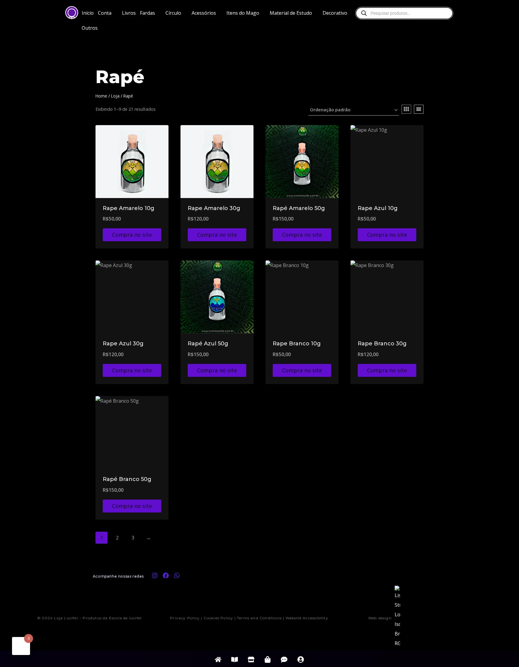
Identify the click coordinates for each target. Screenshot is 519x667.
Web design (380, 618)
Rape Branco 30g (382, 343)
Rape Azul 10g (378, 208)
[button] (108, 13)
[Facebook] (166, 575)
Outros (90, 28)
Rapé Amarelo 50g (299, 208)
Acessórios (204, 13)
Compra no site (132, 234)
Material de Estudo (291, 13)
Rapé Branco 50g (127, 479)
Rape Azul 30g (123, 343)
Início (88, 13)
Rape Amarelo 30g (214, 208)
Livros (129, 13)
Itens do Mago (242, 13)
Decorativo (335, 13)
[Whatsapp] (177, 575)
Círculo (173, 13)
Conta (104, 13)
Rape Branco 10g (297, 343)
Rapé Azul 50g (208, 343)
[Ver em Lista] (418, 109)
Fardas (147, 13)
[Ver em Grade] (406, 109)
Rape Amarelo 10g (128, 208)
